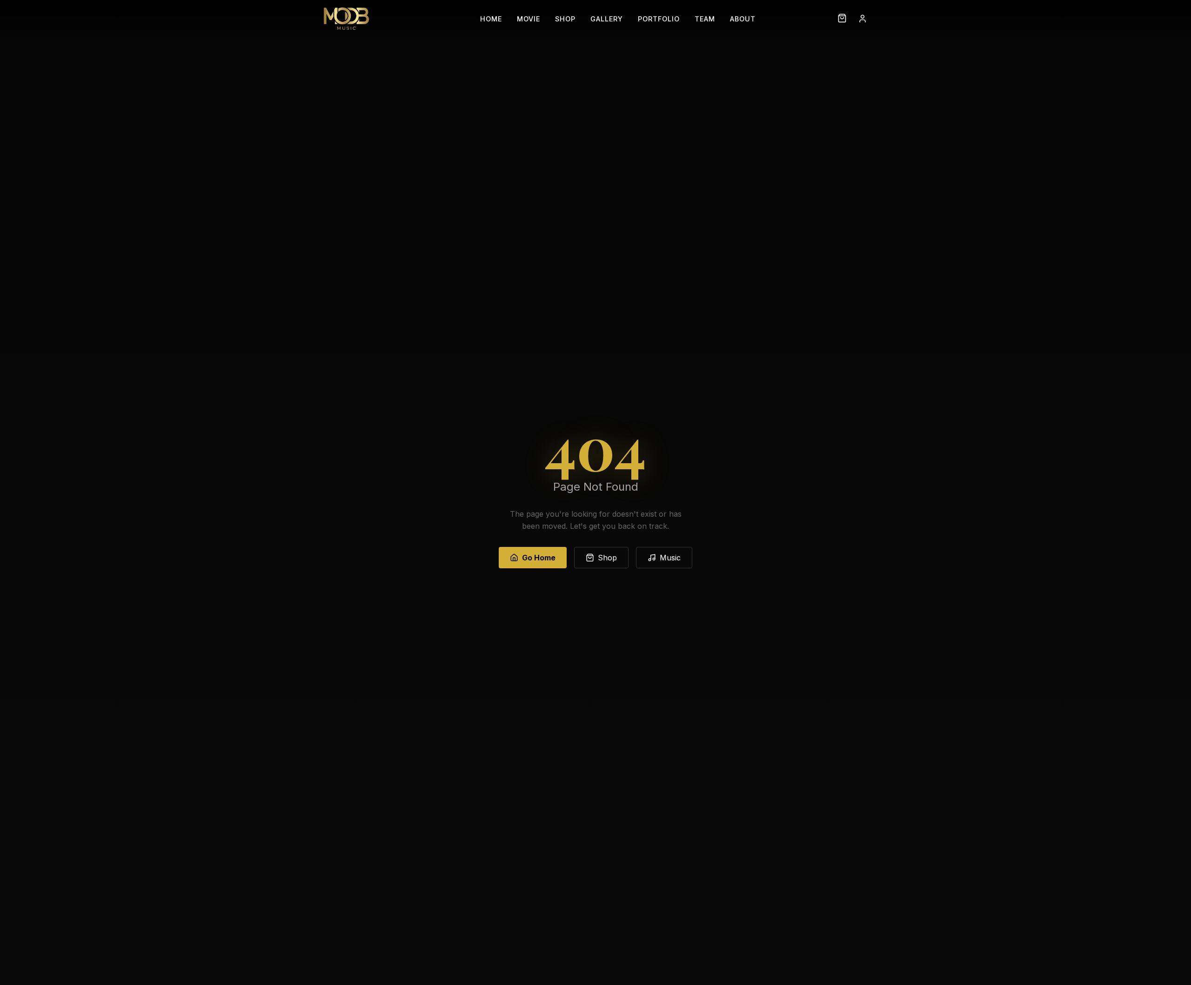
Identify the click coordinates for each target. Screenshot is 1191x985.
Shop (565, 19)
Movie (528, 19)
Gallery (606, 19)
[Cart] (842, 18)
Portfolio (659, 19)
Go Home (538, 557)
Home (491, 19)
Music (670, 557)
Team (705, 19)
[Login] (862, 18)
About (743, 19)
